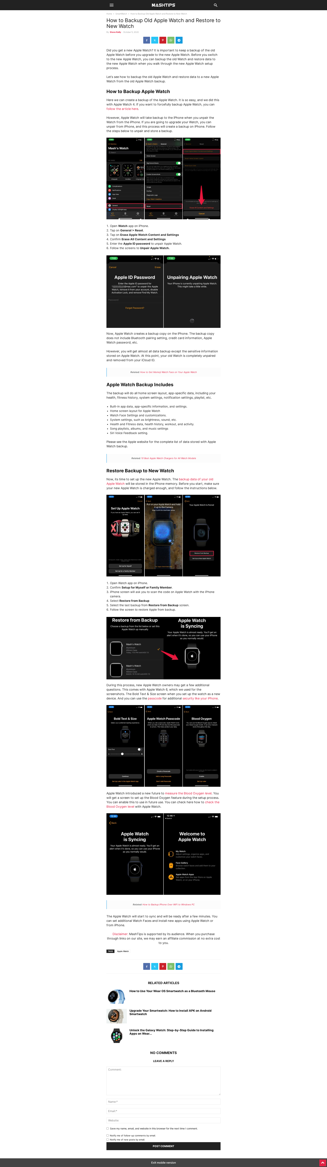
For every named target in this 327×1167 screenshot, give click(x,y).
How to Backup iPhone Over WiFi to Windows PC (168, 904)
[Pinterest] (162, 40)
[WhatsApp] (170, 40)
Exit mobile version (163, 1162)
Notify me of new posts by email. (127, 1139)
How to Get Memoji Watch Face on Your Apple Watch (168, 372)
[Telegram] (179, 40)
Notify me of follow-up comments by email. (133, 1135)
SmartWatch (121, 13)
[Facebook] (146, 40)
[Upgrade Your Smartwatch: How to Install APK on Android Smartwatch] (116, 1016)
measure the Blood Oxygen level (188, 793)
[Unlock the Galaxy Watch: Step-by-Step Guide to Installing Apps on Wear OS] (116, 1036)
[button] (111, 5)
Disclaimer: (120, 934)
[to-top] (322, 1161)
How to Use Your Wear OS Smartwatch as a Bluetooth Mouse (172, 991)
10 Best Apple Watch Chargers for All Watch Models (168, 458)
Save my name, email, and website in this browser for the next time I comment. (154, 1128)
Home (109, 13)
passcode (155, 698)
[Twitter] (154, 40)
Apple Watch (123, 951)
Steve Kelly (115, 32)
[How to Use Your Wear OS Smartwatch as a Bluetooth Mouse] (116, 997)
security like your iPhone (200, 698)
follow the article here (122, 109)
